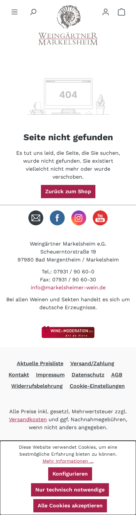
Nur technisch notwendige (70, 489)
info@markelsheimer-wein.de (68, 287)
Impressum (50, 375)
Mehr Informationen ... (68, 461)
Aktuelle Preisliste (40, 363)
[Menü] (14, 12)
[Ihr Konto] (106, 12)
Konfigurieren (70, 474)
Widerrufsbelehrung (37, 386)
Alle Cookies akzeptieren (70, 505)
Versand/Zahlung (92, 363)
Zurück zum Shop (68, 191)
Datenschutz (88, 375)
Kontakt (19, 375)
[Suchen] (33, 12)
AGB (116, 375)
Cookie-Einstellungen (97, 386)
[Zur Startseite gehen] (68, 25)
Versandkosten (28, 419)
